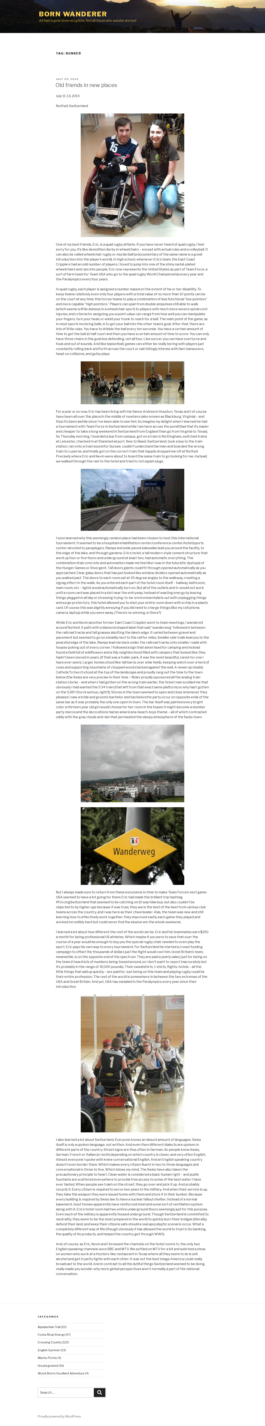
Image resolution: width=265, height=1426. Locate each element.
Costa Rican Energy (51, 1334)
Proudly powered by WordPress (59, 1416)
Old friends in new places (86, 85)
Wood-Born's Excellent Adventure (61, 1373)
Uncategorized (48, 1365)
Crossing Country (50, 1342)
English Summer (49, 1350)
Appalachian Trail (49, 1327)
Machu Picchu (47, 1358)
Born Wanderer (73, 14)
